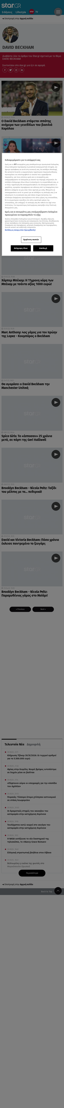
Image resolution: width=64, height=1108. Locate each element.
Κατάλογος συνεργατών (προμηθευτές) (20, 230)
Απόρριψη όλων (21, 248)
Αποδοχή (43, 248)
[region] (32, 204)
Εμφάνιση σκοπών (31, 240)
